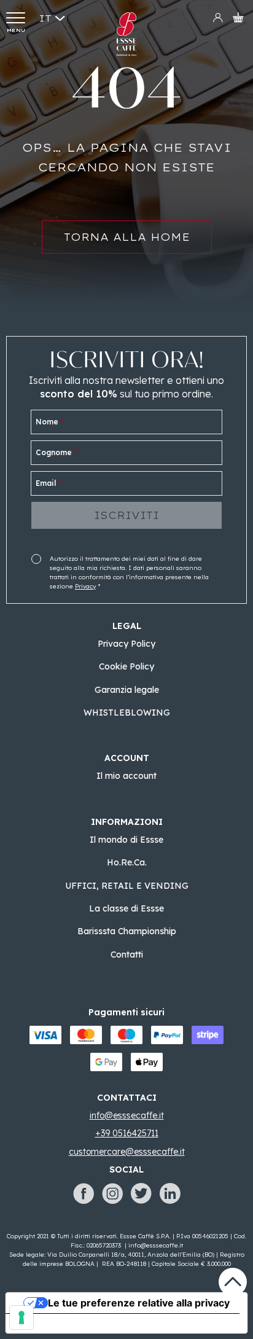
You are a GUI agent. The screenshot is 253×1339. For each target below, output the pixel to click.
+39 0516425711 (126, 1133)
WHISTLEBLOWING (127, 712)
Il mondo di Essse (126, 839)
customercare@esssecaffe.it (127, 1151)
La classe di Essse (126, 908)
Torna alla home (127, 237)
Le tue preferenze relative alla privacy (139, 1303)
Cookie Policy (126, 666)
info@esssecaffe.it (155, 1245)
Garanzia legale (127, 689)
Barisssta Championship (126, 931)
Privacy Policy (126, 643)
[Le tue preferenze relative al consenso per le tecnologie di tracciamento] (21, 1317)
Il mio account (126, 775)
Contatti (127, 954)
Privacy (85, 586)
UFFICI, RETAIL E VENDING (127, 885)
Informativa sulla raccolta (75, 1324)
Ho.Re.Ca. (127, 862)
